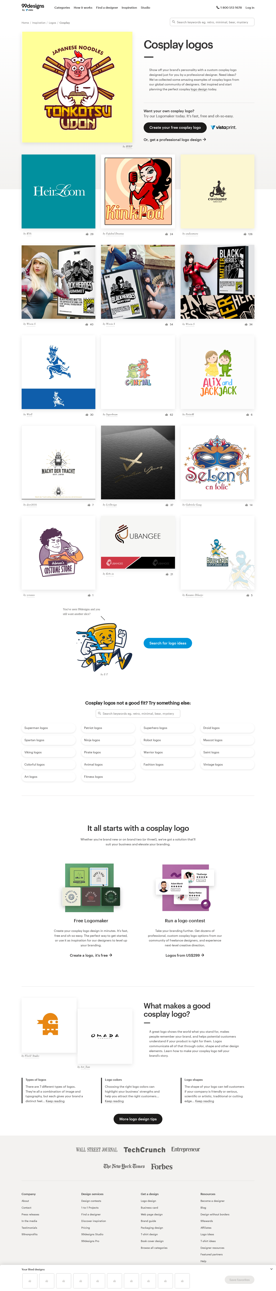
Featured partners (212, 1254)
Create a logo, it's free (89, 955)
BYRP (129, 146)
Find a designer (107, 7)
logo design (199, 89)
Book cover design (152, 1241)
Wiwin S (31, 324)
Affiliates (206, 1227)
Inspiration (129, 7)
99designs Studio (92, 1234)
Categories (62, 7)
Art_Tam (85, 1067)
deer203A (32, 504)
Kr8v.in (110, 573)
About (25, 1200)
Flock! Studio (32, 1055)
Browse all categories (154, 1247)
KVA (29, 233)
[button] (271, 1269)
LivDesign (111, 504)
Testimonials (29, 1227)
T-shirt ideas (208, 1241)
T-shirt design (149, 1234)
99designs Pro (90, 1241)
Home (26, 22)
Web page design (152, 1214)
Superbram (112, 414)
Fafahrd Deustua (115, 233)
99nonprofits (30, 1234)
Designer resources (212, 1247)
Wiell (29, 414)
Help (203, 1261)
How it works (83, 7)
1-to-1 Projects (90, 1207)
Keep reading (55, 1101)
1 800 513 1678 (231, 7)
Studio (145, 7)
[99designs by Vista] (33, 7)
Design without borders (215, 1214)
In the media (29, 1220)
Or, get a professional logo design (173, 139)
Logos (53, 22)
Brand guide (148, 1220)
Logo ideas (207, 1234)
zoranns (31, 595)
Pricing (85, 1227)
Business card (149, 1207)
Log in (250, 7)
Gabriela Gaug (194, 504)
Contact (26, 1207)
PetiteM (190, 414)
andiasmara (192, 233)
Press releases (30, 1214)
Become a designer (213, 1200)
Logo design (148, 1200)
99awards (207, 1220)
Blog (203, 1207)
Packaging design (152, 1227)
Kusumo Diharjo (194, 595)
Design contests (91, 1200)
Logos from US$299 (183, 955)
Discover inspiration (93, 1220)
